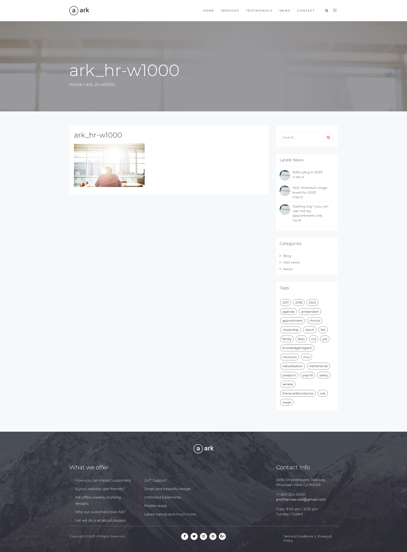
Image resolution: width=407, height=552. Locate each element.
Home (208, 10)
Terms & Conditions (298, 536)
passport (289, 375)
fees (301, 339)
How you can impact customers (103, 480)
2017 (285, 302)
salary (323, 375)
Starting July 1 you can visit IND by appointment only (310, 211)
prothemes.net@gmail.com (301, 499)
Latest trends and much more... (171, 514)
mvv (306, 357)
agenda (288, 311)
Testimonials (259, 10)
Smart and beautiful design (167, 489)
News (285, 10)
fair (323, 330)
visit (323, 393)
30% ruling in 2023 (307, 172)
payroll (307, 375)
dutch (309, 330)
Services (230, 10)
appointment (292, 320)
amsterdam (310, 311)
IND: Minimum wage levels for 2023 (310, 190)
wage (286, 402)
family (286, 339)
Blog (287, 256)
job (324, 339)
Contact (306, 10)
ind (313, 339)
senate (287, 384)
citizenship (290, 330)
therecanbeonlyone (297, 393)
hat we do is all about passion (100, 520)
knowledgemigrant (297, 348)
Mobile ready (155, 505)
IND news (291, 262)
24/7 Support (155, 480)
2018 (298, 302)
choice (314, 320)
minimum (289, 357)
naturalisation (292, 366)
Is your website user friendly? (100, 489)
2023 (312, 302)
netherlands (318, 366)
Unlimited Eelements (162, 497)
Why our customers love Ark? (100, 512)
